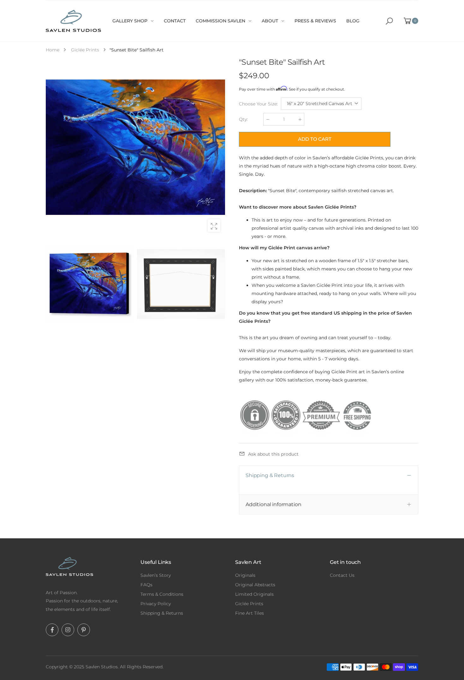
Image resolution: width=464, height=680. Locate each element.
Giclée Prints (249, 603)
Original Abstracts (255, 585)
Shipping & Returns (161, 613)
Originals (245, 575)
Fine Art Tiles (249, 613)
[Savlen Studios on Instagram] (68, 630)
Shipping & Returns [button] (270, 475)
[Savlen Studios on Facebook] (52, 630)
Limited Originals (254, 594)
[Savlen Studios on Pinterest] (83, 630)
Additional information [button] (273, 504)
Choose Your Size (258, 104)
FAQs (146, 585)
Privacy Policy (155, 603)
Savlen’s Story (155, 575)
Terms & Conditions (161, 594)
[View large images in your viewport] (214, 225)
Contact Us (342, 575)
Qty (243, 119)
